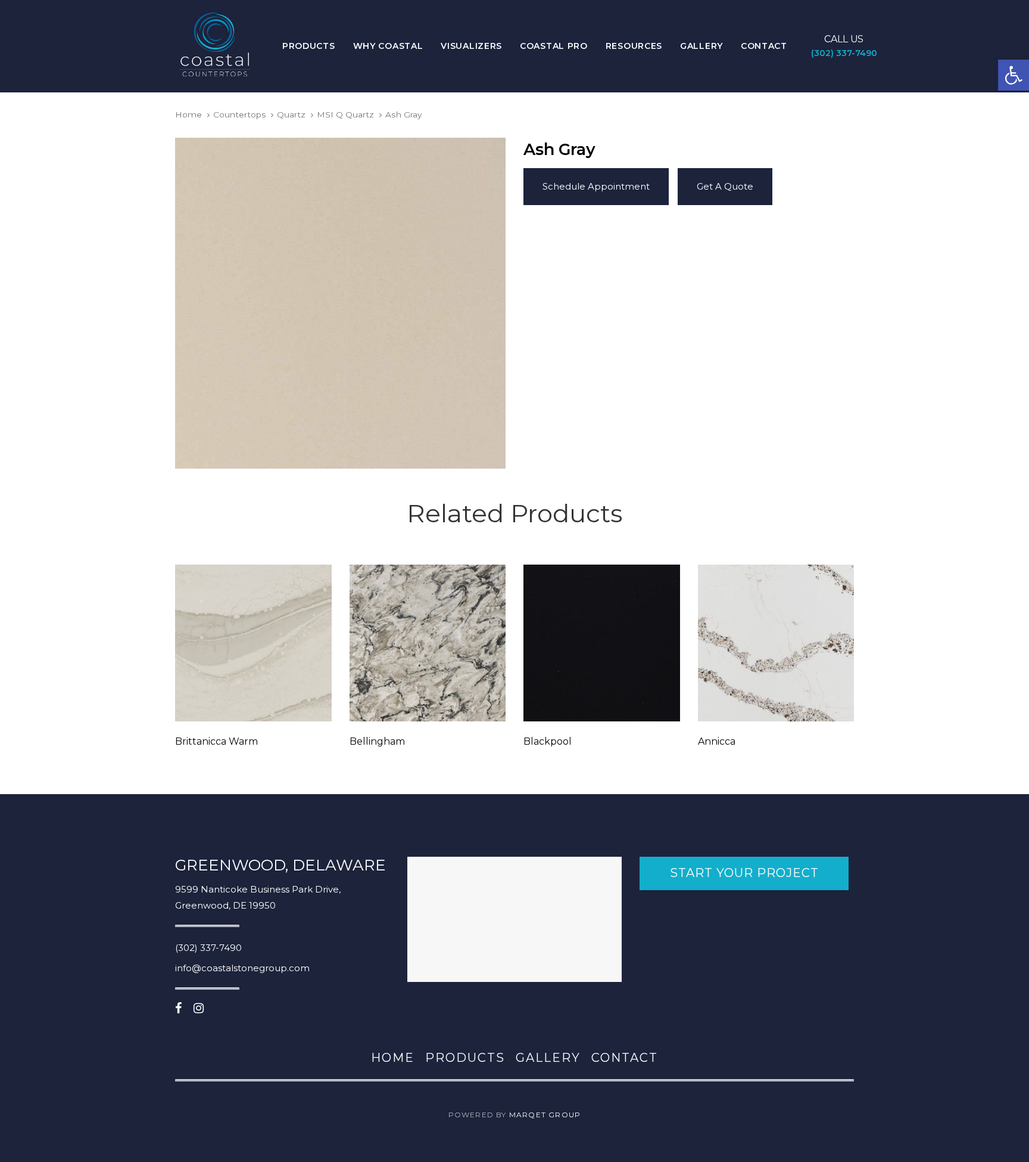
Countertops (239, 114)
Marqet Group (545, 1114)
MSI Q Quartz (345, 114)
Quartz (291, 114)
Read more (253, 704)
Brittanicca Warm (216, 741)
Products (465, 1058)
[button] (1013, 75)
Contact (624, 1058)
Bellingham (377, 741)
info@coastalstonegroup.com (242, 968)
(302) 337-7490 (208, 947)
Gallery (548, 1058)
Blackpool (547, 741)
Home (188, 114)
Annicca (716, 741)
